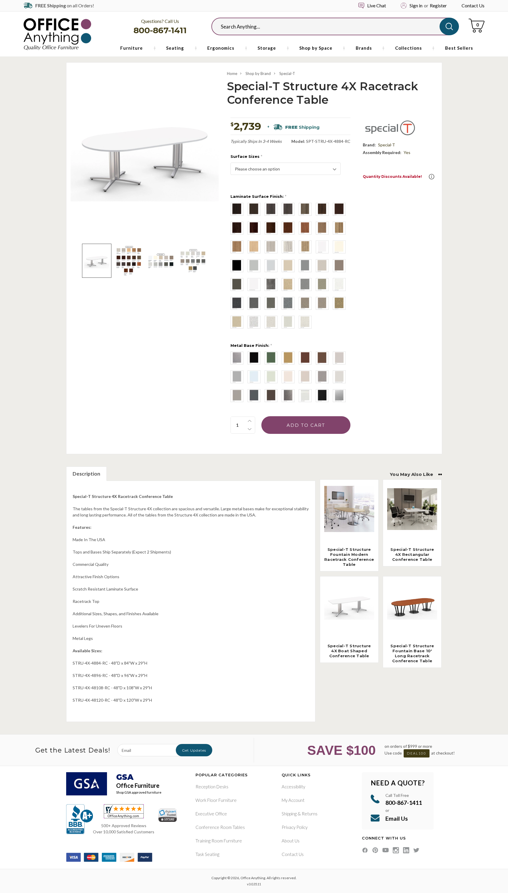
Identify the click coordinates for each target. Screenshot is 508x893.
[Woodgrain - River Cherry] (322, 228)
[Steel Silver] (288, 395)
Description (86, 474)
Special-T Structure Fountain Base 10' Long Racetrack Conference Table (412, 653)
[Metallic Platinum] (339, 395)
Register (438, 5)
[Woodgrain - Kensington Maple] (254, 246)
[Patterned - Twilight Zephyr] (271, 303)
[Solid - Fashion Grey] (271, 265)
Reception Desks (211, 786)
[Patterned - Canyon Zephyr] (322, 303)
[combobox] (330, 26)
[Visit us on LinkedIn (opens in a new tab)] (406, 850)
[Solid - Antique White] (339, 246)
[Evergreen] (271, 358)
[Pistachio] (271, 376)
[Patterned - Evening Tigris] (305, 303)
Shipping (289, 813)
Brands (364, 48)
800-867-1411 (160, 30)
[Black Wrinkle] (322, 395)
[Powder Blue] (254, 376)
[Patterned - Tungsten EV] (339, 303)
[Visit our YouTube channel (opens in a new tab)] (385, 850)
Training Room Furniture (218, 840)
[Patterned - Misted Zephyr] (305, 284)
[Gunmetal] (322, 376)
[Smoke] (236, 395)
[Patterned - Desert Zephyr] (236, 322)
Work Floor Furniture (216, 800)
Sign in (416, 5)
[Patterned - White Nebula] (271, 322)
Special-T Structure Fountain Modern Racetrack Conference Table (349, 557)
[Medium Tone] (271, 395)
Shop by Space (315, 48)
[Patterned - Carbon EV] (288, 303)
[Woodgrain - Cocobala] (236, 228)
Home (232, 73)
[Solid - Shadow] (339, 265)
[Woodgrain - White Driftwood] (288, 246)
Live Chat (376, 5)
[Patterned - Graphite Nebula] (236, 303)
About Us (291, 840)
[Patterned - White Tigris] (305, 322)
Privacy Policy (295, 827)
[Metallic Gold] (288, 358)
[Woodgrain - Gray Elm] (271, 246)
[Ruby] (305, 358)
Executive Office (211, 813)
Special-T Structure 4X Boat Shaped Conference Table (349, 650)
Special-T (287, 73)
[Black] (254, 358)
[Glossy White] (305, 395)
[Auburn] (322, 358)
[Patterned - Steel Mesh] (254, 303)
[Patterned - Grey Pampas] (339, 284)
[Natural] (339, 358)
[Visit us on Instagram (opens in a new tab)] (396, 850)
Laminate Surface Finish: (258, 196)
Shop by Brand (258, 73)
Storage (267, 48)
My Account (293, 800)
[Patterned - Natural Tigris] (288, 284)
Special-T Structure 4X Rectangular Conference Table (412, 554)
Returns (309, 813)
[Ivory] (288, 376)
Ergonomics (220, 48)
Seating (175, 48)
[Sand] (305, 376)
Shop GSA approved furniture (138, 792)
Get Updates (194, 750)
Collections (408, 48)
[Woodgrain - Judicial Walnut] (271, 228)
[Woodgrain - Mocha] (339, 209)
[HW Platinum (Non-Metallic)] (339, 376)
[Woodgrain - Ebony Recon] (236, 209)
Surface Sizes (246, 156)
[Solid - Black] (236, 265)
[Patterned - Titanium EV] (254, 322)
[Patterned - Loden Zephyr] (322, 284)
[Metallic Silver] (236, 358)
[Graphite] (254, 395)
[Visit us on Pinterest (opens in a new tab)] (375, 850)
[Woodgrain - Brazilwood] (236, 246)
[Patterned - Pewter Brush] (271, 284)
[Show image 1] (96, 260)
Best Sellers (459, 48)
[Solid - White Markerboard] (254, 284)
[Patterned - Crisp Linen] (288, 322)
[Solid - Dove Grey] (254, 265)
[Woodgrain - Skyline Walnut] (288, 209)
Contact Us (473, 5)
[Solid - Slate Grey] (236, 284)
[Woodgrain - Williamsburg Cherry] (288, 228)
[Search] (449, 26)
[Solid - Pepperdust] (322, 265)
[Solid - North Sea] (305, 265)
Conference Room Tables (220, 827)
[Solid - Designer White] (322, 246)
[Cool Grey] (236, 376)
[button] (431, 176)
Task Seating (207, 854)
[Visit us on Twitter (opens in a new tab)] (416, 850)
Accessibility (293, 786)
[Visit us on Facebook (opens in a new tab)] (365, 850)
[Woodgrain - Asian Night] (271, 209)
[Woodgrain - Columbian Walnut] (322, 209)
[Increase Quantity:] (249, 421)
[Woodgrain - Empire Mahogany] (254, 228)
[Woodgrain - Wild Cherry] (305, 228)
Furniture (131, 48)
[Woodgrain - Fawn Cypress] (305, 246)
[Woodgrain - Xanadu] (254, 209)
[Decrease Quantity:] (249, 429)
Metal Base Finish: (251, 345)
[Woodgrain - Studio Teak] (305, 209)
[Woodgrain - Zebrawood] (339, 228)
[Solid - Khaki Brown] (288, 265)
